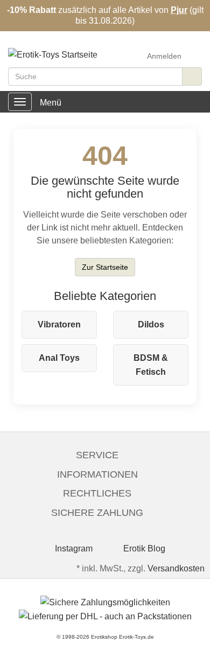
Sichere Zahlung (97, 512)
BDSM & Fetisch (151, 364)
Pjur (179, 10)
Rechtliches (97, 493)
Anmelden (164, 56)
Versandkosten (176, 568)
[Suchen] (192, 76)
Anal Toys (59, 357)
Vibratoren (59, 324)
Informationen (97, 474)
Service (97, 455)
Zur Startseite (105, 267)
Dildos (151, 324)
